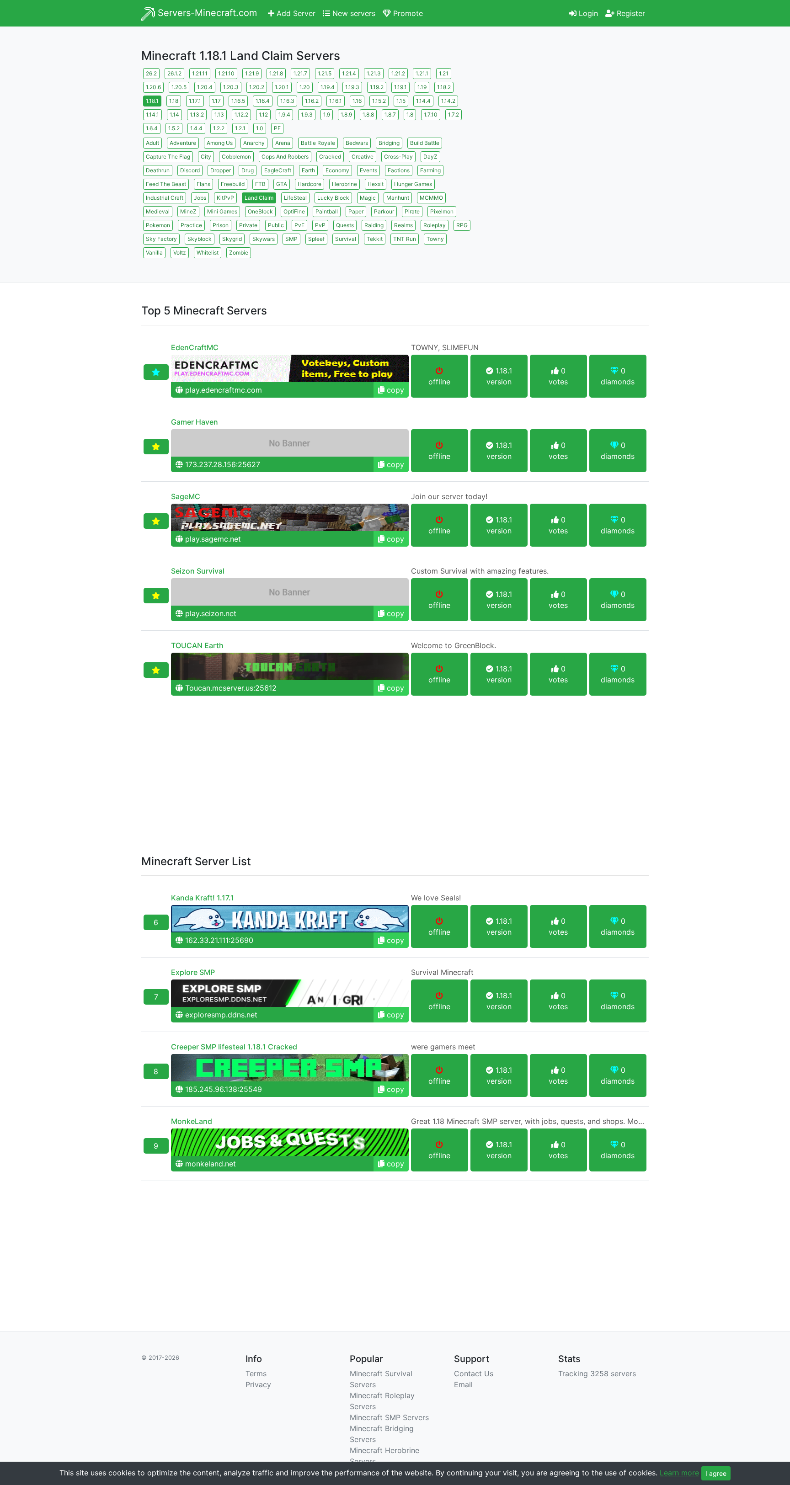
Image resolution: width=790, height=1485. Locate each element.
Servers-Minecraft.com (206, 12)
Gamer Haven (194, 421)
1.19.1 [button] (400, 87)
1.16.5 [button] (238, 100)
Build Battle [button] (424, 142)
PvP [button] (320, 225)
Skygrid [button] (232, 238)
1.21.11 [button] (200, 73)
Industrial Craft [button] (164, 197)
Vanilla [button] (154, 252)
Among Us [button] (220, 142)
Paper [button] (355, 211)
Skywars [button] (263, 238)
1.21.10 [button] (226, 73)
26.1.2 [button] (174, 73)
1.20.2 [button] (256, 87)
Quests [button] (345, 225)
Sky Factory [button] (161, 238)
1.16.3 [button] (287, 100)
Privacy (258, 1384)
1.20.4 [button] (205, 87)
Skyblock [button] (199, 238)
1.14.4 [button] (423, 100)
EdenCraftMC (195, 347)
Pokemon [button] (158, 225)
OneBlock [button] (260, 211)
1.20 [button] (304, 87)
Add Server (294, 13)
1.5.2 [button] (174, 128)
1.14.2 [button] (448, 100)
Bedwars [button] (357, 142)
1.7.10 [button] (431, 114)
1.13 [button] (219, 114)
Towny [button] (435, 238)
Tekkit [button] (375, 238)
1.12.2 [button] (241, 114)
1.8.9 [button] (346, 114)
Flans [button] (203, 184)
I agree (715, 1473)
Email (463, 1384)
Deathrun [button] (158, 170)
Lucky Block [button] (333, 197)
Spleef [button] (316, 238)
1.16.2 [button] (312, 100)
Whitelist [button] (208, 252)
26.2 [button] (151, 73)
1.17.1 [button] (195, 100)
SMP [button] (291, 238)
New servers (352, 13)
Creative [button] (363, 156)
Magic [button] (368, 197)
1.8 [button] (409, 114)
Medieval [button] (158, 211)
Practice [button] (191, 225)
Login (587, 13)
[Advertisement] (569, 130)
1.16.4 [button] (263, 100)
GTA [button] (281, 184)
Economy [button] (337, 170)
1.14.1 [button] (152, 114)
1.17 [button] (216, 100)
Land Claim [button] (259, 197)
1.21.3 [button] (374, 73)
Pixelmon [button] (442, 211)
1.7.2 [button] (453, 114)
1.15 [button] (401, 100)
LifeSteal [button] (295, 197)
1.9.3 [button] (307, 114)
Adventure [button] (183, 142)
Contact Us (473, 1373)
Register (629, 13)
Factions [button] (399, 170)
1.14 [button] (174, 114)
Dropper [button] (220, 170)
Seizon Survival (197, 570)
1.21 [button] (443, 73)
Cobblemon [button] (236, 156)
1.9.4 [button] (284, 114)
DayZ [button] (430, 156)
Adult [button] (152, 142)
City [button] (206, 156)
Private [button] (248, 225)
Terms (256, 1373)
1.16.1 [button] (335, 100)
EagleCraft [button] (277, 170)
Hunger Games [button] (413, 184)
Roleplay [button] (434, 225)
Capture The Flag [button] (168, 156)
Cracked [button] (330, 156)
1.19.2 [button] (377, 87)
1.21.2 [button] (398, 73)
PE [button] (277, 128)
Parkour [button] (384, 211)
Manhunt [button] (397, 197)
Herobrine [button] (344, 184)
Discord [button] (190, 170)
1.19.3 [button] (352, 87)
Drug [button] (247, 170)
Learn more (679, 1472)
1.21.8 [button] (276, 73)
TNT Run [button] (404, 238)
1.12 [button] (263, 114)
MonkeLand (191, 1121)
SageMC (185, 496)
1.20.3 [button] (231, 87)
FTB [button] (260, 184)
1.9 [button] (326, 114)
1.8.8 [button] (368, 114)
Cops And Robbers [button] (285, 156)
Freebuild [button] (233, 184)
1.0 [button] (259, 128)
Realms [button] (403, 225)
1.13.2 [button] (197, 114)
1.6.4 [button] (152, 128)
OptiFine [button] (294, 211)
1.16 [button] (357, 100)
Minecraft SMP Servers (389, 1417)
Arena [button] (282, 142)
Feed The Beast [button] (166, 184)
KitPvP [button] (225, 197)
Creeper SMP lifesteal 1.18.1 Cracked (234, 1046)
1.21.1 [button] (422, 73)
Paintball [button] (326, 211)
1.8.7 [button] (390, 114)
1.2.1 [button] (240, 128)
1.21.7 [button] (300, 73)
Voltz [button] (179, 252)
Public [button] (276, 225)
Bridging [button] (389, 142)
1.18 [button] (173, 100)
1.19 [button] (422, 87)
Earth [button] (308, 170)
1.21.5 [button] (324, 73)
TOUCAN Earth (197, 645)
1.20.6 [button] (153, 87)
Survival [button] (345, 238)
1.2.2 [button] (218, 128)
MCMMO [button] (431, 197)
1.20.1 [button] (282, 87)
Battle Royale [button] (318, 142)
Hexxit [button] (376, 184)
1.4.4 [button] (196, 128)
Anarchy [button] (254, 142)
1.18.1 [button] (152, 100)
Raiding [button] (374, 225)
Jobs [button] (200, 197)
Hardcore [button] (309, 184)
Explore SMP (193, 972)
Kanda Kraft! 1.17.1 (202, 897)
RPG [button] (462, 225)
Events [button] (368, 170)
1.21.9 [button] (252, 73)
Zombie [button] (238, 252)
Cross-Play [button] (398, 156)
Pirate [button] (412, 211)
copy (394, 389)
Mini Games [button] (222, 211)
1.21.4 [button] (349, 73)
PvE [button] (299, 225)
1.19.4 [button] (327, 87)
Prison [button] (221, 225)
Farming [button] (430, 170)
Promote (407, 13)
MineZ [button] (188, 211)
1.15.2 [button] (379, 100)
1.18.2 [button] (444, 87)
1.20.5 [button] (179, 87)
